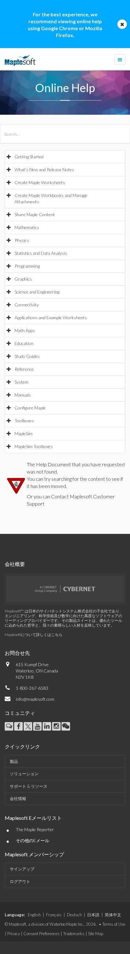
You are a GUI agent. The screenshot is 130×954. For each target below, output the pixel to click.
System (21, 382)
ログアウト (20, 881)
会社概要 (15, 564)
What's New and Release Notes (44, 169)
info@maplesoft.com (35, 699)
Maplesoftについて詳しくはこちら (33, 634)
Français (54, 914)
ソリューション (24, 773)
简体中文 (113, 914)
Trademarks (74, 933)
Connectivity (27, 304)
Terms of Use (113, 924)
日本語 (93, 914)
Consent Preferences (41, 933)
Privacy (13, 933)
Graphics (23, 279)
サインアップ (22, 868)
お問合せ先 (17, 653)
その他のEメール (32, 840)
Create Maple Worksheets (40, 182)
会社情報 (18, 798)
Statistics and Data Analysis (41, 253)
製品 (14, 761)
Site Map (95, 933)
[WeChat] (66, 726)
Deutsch (74, 914)
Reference (24, 369)
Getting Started (29, 156)
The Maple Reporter (35, 829)
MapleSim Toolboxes (34, 446)
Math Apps (25, 330)
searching (61, 479)
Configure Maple (30, 407)
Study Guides (27, 356)
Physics (22, 240)
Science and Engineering (37, 291)
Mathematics (27, 227)
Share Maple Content (35, 214)
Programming (27, 266)
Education (24, 343)
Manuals (23, 395)
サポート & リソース (28, 786)
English (34, 914)
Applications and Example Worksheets (51, 317)
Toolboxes (24, 420)
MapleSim (23, 433)
